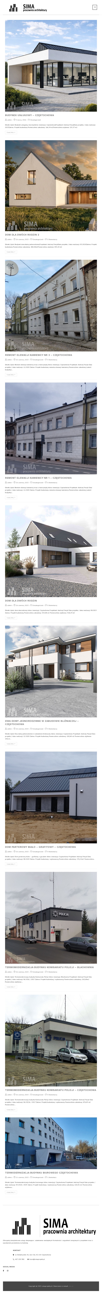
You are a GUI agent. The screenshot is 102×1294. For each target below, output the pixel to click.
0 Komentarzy (52, 239)
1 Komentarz (52, 1177)
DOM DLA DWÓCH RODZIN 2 (22, 234)
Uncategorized (35, 120)
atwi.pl (71, 1286)
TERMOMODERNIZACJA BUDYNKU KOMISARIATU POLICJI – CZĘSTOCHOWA (50, 1090)
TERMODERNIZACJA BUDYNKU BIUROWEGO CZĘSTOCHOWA (41, 1172)
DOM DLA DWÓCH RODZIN (21, 600)
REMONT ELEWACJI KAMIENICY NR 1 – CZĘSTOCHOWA (38, 478)
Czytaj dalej (12, 132)
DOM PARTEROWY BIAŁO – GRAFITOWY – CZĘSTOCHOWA (40, 847)
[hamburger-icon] (95, 7)
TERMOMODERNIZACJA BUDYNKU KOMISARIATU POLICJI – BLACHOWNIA (49, 967)
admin (9, 120)
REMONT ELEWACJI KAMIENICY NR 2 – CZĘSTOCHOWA (38, 355)
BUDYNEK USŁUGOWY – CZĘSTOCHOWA (29, 115)
